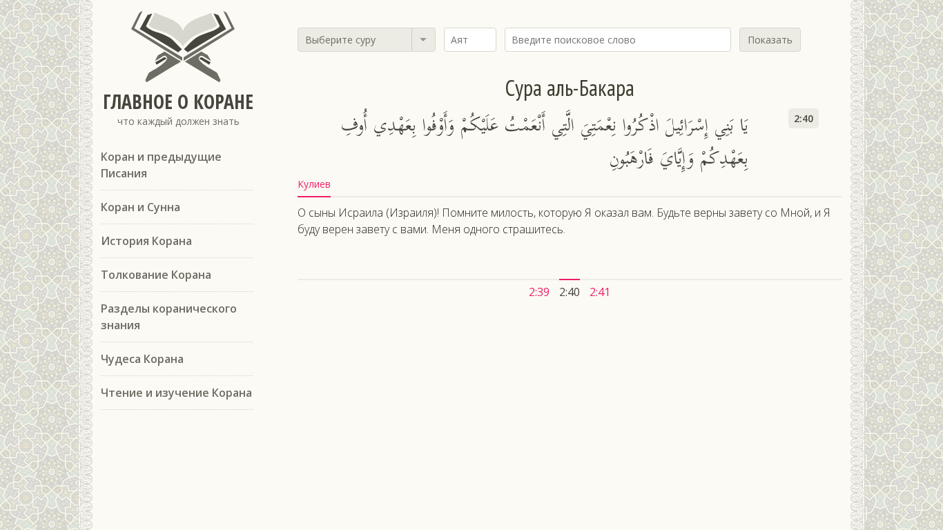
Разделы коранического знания (169, 317)
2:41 (600, 292)
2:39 (539, 292)
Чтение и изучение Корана (176, 392)
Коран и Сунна (140, 207)
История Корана (146, 240)
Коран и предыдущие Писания (161, 165)
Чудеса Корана (142, 358)
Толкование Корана (156, 274)
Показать (770, 39)
